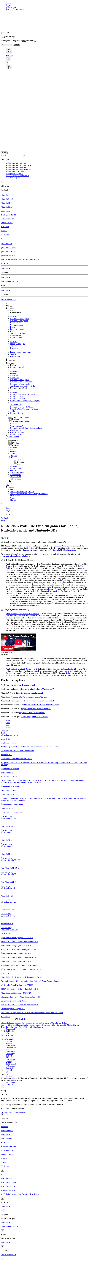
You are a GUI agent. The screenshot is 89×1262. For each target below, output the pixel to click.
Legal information (19, 1025)
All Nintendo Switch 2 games (16, 163)
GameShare (14, 378)
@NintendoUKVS (8, 252)
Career (12, 498)
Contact (40, 1027)
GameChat (14, 376)
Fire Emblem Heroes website (48, 591)
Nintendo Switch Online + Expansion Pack (26, 428)
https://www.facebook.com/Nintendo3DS (38, 701)
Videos (12, 454)
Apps (12, 449)
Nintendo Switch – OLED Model (22, 394)
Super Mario (5, 211)
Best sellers (14, 348)
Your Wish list (15, 354)
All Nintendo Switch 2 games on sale (19, 165)
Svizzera (9, 1076)
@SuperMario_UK (8, 255)
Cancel (3, 1084)
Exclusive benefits (17, 432)
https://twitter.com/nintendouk (31, 693)
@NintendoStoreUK (8, 248)
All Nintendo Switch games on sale (18, 169)
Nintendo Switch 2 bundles (20, 384)
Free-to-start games (17, 329)
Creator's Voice (15, 475)
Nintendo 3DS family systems (63, 550)
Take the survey (20, 1112)
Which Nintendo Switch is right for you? (25, 401)
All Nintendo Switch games (16, 167)
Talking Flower (15, 405)
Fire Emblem (5, 235)
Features (13, 373)
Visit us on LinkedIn (8, 300)
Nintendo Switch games (19, 321)
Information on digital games (20, 352)
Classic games (15, 430)
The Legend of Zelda (8, 215)
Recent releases (15, 323)
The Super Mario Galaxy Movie (22, 492)
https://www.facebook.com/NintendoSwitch (41, 705)
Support (24, 1023)
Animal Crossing (7, 223)
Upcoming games (16, 325)
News (8, 510)
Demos (12, 327)
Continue (9, 1084)
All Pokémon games (13, 178)
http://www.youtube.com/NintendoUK (36, 709)
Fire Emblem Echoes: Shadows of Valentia (22, 614)
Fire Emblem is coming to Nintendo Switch (22, 669)
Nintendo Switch (7, 199)
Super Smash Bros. (8, 219)
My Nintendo (15, 496)
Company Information (36, 1023)
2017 (7, 512)
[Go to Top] (44, 504)
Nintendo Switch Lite (18, 398)
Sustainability (62, 1025)
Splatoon (4, 231)
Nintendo (4, 195)
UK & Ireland (11, 1064)
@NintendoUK (6, 244)
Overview (9, 3)
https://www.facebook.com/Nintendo (33, 697)
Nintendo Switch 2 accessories (21, 382)
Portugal (9, 1041)
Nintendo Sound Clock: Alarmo (21, 407)
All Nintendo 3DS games (15, 172)
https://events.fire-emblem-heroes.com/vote (58, 597)
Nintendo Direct (16, 468)
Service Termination (33, 1025)
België (8, 1043)
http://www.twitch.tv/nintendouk (32, 713)
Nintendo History (16, 413)
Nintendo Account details (15, 9)
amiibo (12, 411)
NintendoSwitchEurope (9, 281)
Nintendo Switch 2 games (19, 319)
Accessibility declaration (28, 1027)
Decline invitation (7, 1112)
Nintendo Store (6, 207)
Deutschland (10, 1029)
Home (8, 508)
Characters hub (15, 335)
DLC (12, 331)
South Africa (10, 1066)
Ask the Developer (17, 473)
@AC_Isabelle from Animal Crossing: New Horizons (20, 259)
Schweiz (9, 1072)
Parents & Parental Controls (11, 1023)
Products (13, 451)
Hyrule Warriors (63, 663)
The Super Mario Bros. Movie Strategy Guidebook (29, 494)
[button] (47, 306)
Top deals (13, 346)
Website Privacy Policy (58, 1023)
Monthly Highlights (17, 344)
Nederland (9, 1035)
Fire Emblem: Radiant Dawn (68, 669)
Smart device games (17, 333)
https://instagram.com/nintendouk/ (34, 717)
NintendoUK (6, 268)
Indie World (14, 470)
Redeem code (15, 356)
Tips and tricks (15, 477)
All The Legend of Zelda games (17, 176)
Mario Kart (5, 227)
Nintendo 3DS (6, 203)
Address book (11, 7)
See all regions (11, 1082)
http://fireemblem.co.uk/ (26, 685)
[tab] (44, 1019)
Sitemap (13, 500)
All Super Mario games (14, 174)
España (8, 1047)
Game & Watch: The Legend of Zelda (24, 409)
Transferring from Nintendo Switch (23, 386)
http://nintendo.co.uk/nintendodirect (15, 556)
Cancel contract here (48, 1025)
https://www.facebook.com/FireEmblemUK (38, 689)
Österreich (9, 1068)
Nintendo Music (16, 434)
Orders (8, 5)
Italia (7, 1033)
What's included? (16, 426)
